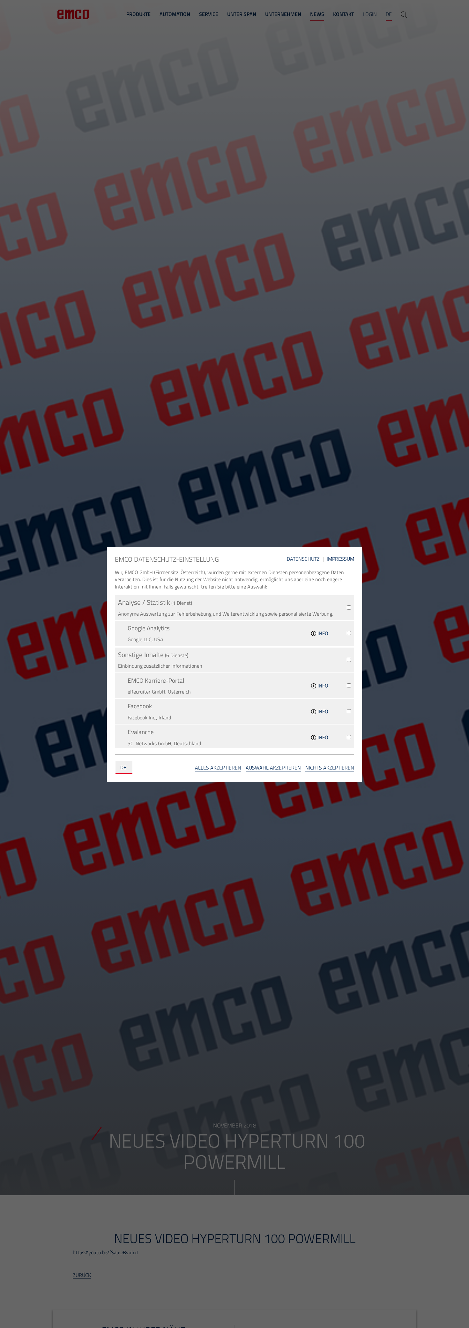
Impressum (340, 559)
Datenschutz (304, 559)
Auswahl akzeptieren (273, 767)
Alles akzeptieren (218, 767)
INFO (322, 633)
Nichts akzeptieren (329, 767)
